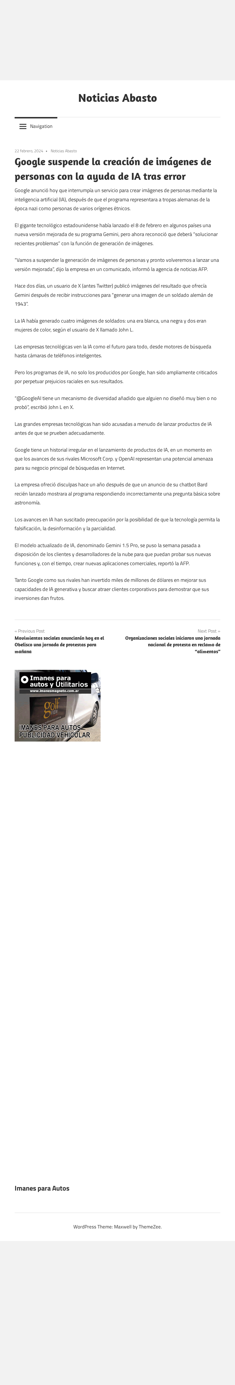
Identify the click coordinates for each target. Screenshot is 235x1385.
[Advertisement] (117, 40)
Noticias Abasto (117, 97)
